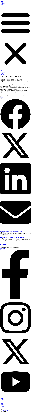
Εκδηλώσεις (3, 71)
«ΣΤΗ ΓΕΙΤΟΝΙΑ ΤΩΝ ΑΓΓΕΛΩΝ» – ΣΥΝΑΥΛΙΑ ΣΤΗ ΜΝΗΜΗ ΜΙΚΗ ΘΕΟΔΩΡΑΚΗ (11, 231)
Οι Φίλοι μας (2, 5)
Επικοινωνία (2, 401)
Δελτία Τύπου (3, 3)
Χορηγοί (2, 400)
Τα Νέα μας (2, 2)
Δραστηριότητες (2, 399)
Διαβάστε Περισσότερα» (2, 235)
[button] (15, 38)
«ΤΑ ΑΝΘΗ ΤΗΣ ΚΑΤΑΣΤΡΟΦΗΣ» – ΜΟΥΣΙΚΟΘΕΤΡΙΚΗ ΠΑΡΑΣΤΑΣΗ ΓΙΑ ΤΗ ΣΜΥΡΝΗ (12, 237)
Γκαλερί (2, 4)
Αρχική (2, 1)
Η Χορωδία (2, 70)
